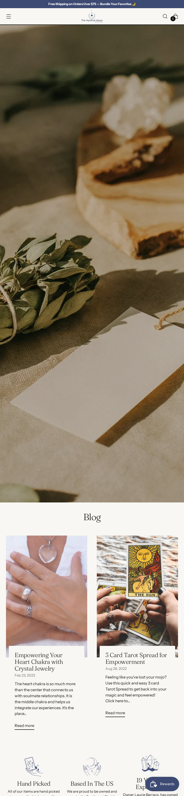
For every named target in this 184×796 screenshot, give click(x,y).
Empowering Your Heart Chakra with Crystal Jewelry (39, 661)
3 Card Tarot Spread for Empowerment (136, 658)
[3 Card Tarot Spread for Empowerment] (137, 596)
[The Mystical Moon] (92, 16)
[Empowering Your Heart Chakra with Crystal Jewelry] (46, 596)
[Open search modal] (165, 16)
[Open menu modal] (8, 16)
